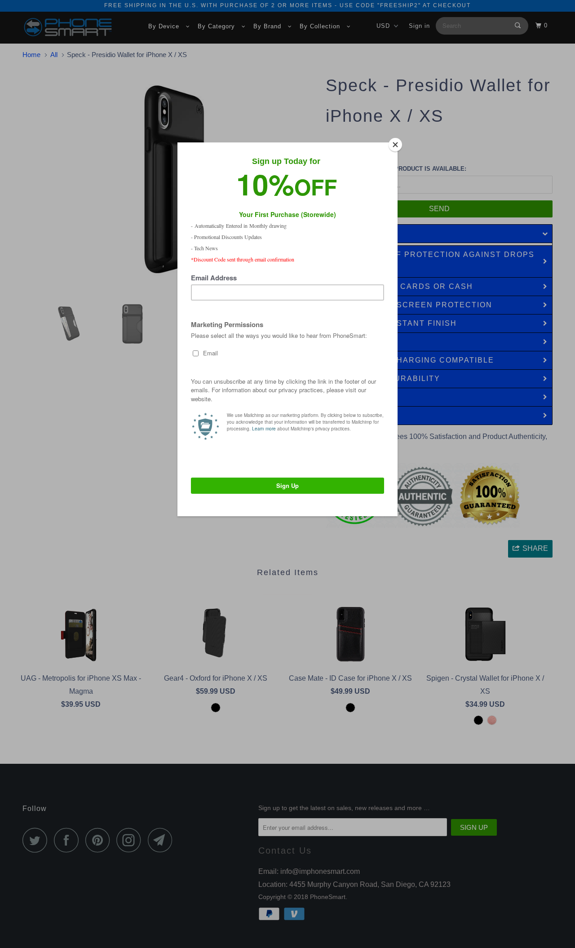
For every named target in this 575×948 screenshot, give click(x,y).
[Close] (395, 144)
